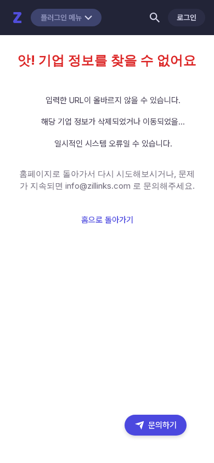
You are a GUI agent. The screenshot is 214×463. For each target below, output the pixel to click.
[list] (107, 122)
